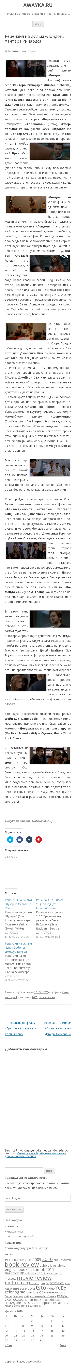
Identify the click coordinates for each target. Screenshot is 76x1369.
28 (15, 1340)
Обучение (46, 1292)
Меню (38, 23)
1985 (7, 1260)
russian (8, 1288)
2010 (47, 1259)
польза (34, 1303)
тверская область (52, 1303)
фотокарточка (20, 1305)
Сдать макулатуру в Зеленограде (26, 1248)
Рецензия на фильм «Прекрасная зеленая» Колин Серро (20, 1028)
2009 (36, 1259)
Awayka (36, 1361)
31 (41, 1340)
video (51, 1288)
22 (23, 1335)
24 (41, 1335)
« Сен (8, 1345)
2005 (34, 997)
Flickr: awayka (13, 1220)
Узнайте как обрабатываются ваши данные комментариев (35, 1154)
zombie (32, 1292)
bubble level (48, 1265)
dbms (61, 1265)
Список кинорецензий (19, 1236)
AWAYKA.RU (38, 5)
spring (16, 1288)
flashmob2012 (16, 1273)
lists (61, 1273)
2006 (21, 1260)
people (44, 1283)
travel (31, 1288)
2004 (14, 1260)
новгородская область (44, 1300)
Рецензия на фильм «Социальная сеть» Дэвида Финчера (57, 1028)
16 (32, 1330)
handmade (52, 1273)
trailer (23, 1288)
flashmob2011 (41, 1269)
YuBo (61, 1288)
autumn (66, 1260)
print (67, 1283)
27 (6, 1340)
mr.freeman (16, 1282)
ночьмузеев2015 (17, 1303)
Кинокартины (14, 1231)
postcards (56, 1283)
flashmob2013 (36, 1273)
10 (41, 1326)
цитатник (35, 1305)
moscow (10, 1278)
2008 (28, 1260)
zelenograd (15, 1292)
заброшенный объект (40, 1296)
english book (16, 1269)
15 (23, 1330)
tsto (41, 1287)
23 (32, 1335)
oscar (34, 1282)
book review (22, 1264)
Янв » (63, 1345)
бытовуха (18, 1296)
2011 (57, 1260)
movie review (47, 997)
